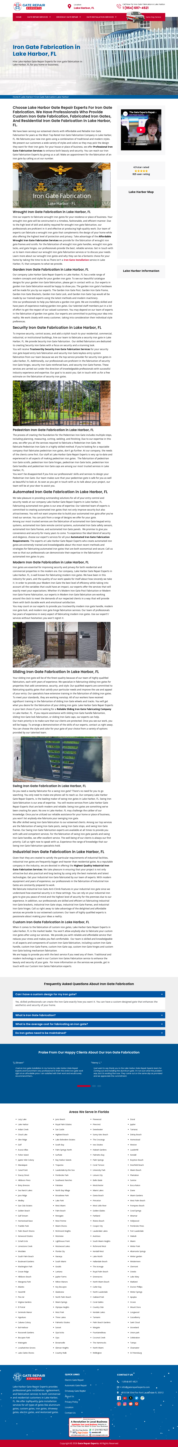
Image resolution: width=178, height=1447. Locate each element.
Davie (132, 1190)
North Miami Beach (101, 1282)
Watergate (22, 1342)
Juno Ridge (22, 1195)
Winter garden (136, 1256)
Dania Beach (98, 1195)
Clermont (134, 1266)
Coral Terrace (98, 1165)
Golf (20, 1144)
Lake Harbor (27, 96)
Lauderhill (134, 1150)
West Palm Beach (137, 1200)
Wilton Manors (61, 1282)
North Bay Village (62, 1190)
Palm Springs (98, 1160)
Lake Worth (98, 1256)
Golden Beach (24, 1210)
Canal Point (23, 1170)
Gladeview (59, 1292)
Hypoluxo (22, 1317)
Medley (21, 1200)
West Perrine (60, 1221)
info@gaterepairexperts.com (136, 1387)
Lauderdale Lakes (100, 1231)
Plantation (134, 1175)
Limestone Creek (25, 1246)
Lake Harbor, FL (84, 8)
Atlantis (21, 1287)
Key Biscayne (61, 1287)
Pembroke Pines (137, 1226)
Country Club (98, 1307)
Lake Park (59, 1200)
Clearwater (134, 1348)
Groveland (134, 1327)
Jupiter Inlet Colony (26, 1160)
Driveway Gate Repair (67, 17)
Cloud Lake (22, 1134)
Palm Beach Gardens (102, 1322)
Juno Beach (60, 1119)
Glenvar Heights (62, 1348)
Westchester (98, 1185)
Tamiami (96, 1317)
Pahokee (59, 1185)
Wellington (97, 1353)
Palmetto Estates (62, 1322)
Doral (132, 1119)
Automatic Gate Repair (76, 1385)
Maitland (133, 1282)
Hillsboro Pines (24, 1180)
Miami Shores (61, 1226)
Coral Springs (135, 1210)
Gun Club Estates (25, 1205)
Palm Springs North (63, 1150)
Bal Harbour (23, 1327)
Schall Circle (23, 1241)
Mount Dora (135, 1307)
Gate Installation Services (100, 17)
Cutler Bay (97, 1287)
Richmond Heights (63, 1231)
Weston (133, 1144)
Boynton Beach (136, 1160)
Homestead (135, 1139)
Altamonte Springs (138, 1251)
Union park (134, 1332)
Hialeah (133, 1236)
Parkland (96, 1216)
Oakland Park (98, 1297)
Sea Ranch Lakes (25, 1190)
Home (18, 17)
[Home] (29, 6)
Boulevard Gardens (26, 1261)
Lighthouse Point (62, 1241)
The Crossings (99, 1139)
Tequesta (59, 1165)
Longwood (134, 1312)
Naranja (58, 1256)
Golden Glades (99, 1210)
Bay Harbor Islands (63, 1160)
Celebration (135, 1337)
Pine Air (21, 1297)
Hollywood (134, 1221)
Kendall (133, 1155)
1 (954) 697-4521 (136, 8)
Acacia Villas (23, 1150)
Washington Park (25, 1266)
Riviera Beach (98, 1221)
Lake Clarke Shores (26, 1353)
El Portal (21, 1307)
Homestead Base (25, 1221)
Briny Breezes (24, 1185)
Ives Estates (98, 1144)
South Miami (60, 1261)
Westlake (22, 1251)
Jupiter (133, 1124)
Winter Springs (136, 1292)
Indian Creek (23, 1129)
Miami (132, 1241)
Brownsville (60, 1342)
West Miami (60, 1205)
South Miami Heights (101, 1241)
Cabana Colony (24, 1322)
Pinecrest (97, 1124)
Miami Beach (135, 1170)
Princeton (97, 1200)
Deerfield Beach (137, 1165)
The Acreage (98, 1266)
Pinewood (97, 1119)
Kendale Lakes (99, 1312)
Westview (59, 1236)
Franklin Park (23, 1226)
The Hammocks (99, 1342)
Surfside (58, 1155)
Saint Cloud (135, 1322)
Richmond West (99, 1246)
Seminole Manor (25, 1312)
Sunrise (133, 1180)
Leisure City (98, 1175)
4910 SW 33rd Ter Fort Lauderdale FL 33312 (142, 1392)
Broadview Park (62, 1195)
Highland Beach (62, 1134)
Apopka (133, 1297)
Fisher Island (23, 1155)
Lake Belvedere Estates (65, 1139)
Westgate (59, 1216)
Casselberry (135, 1317)
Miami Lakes (98, 1190)
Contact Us (70, 1412)
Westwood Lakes (62, 1246)
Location (69, 1407)
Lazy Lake (22, 1119)
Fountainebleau (99, 1332)
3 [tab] (99, 1086)
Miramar (133, 1216)
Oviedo (133, 1271)
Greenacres (97, 1276)
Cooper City (98, 1226)
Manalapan (22, 1165)
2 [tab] (93, 1086)
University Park (99, 1170)
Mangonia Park (24, 1282)
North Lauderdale (100, 1292)
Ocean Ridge (23, 1271)
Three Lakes (60, 1317)
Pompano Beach (137, 1205)
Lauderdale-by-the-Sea (65, 1170)
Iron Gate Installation (76, 259)
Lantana (58, 1271)
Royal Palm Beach (100, 1271)
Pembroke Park (61, 1175)
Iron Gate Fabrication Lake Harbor (52, 96)
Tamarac (134, 1129)
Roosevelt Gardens (26, 1332)
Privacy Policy (71, 1401)
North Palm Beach (63, 1297)
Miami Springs (61, 1302)
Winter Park (135, 1246)
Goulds (58, 1266)
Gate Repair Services (37, 17)
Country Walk (61, 1353)
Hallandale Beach (100, 1261)
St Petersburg (136, 1353)
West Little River (99, 1205)
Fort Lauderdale (137, 1231)
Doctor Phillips (136, 1287)
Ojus (57, 1337)
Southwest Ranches (63, 1180)
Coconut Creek (99, 1337)
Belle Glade (97, 1180)
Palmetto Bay (98, 1155)
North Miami (98, 1348)
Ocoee (133, 1302)
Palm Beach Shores (26, 1231)
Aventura (96, 1236)
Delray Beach (136, 1134)
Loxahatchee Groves (26, 1348)
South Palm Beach (26, 1256)
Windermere (135, 1261)
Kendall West (98, 1251)
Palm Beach (60, 1210)
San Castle (59, 1129)
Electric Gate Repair (74, 1380)
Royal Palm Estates (63, 1124)
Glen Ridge (22, 1139)
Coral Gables (98, 1302)
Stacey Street (23, 1175)
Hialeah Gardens (100, 1150)
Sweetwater (98, 1129)
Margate (96, 1327)
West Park (59, 1312)
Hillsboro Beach (24, 1276)
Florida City (60, 1251)
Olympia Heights (62, 1307)
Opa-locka (59, 1332)
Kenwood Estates (25, 1236)
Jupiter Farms (61, 1276)
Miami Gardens (136, 1195)
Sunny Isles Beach (100, 1134)
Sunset (58, 1327)
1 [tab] (83, 1086)
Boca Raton (135, 1185)
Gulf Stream (23, 1216)
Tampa (133, 1342)
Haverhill (21, 1292)
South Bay (59, 1144)
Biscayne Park (24, 1337)
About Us (69, 1396)
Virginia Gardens (25, 1302)
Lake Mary (134, 1276)
